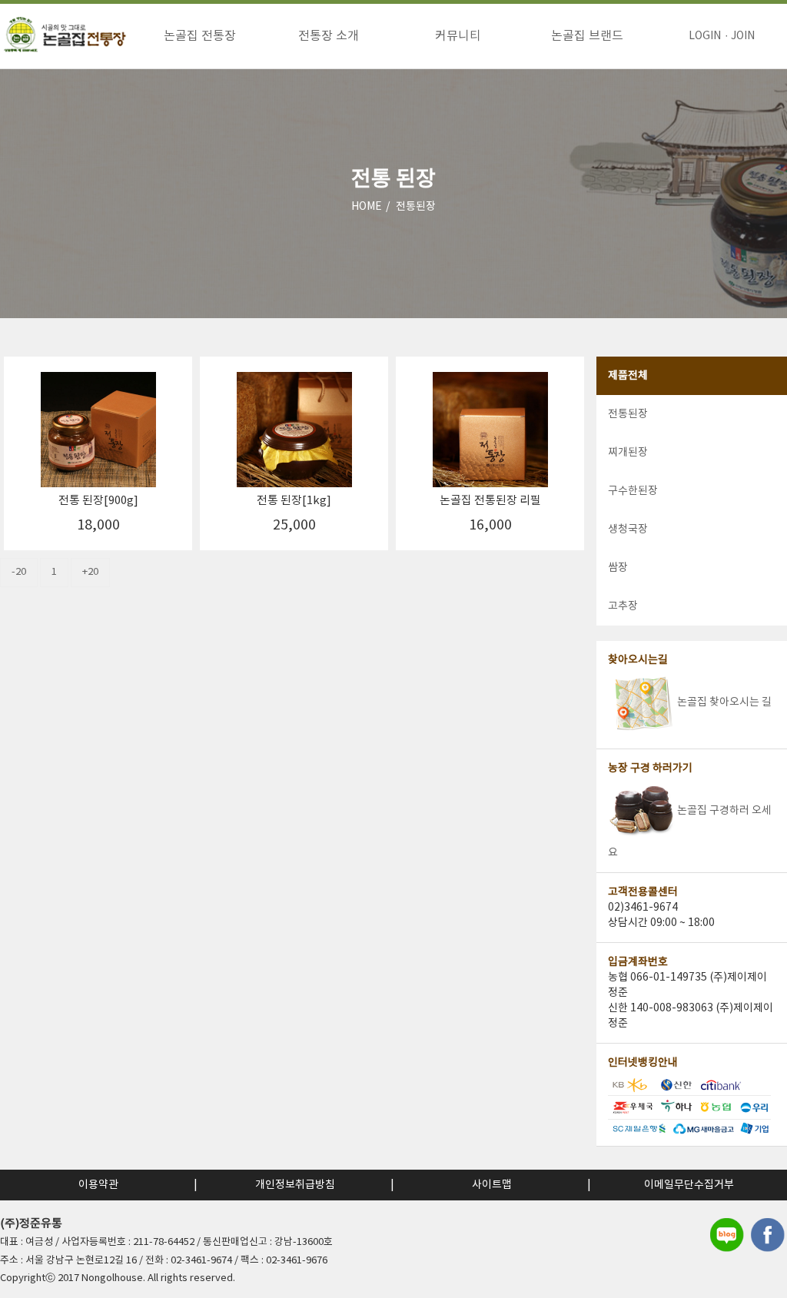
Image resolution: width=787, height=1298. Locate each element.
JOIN (743, 36)
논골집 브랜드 (587, 36)
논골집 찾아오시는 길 (724, 702)
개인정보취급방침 (295, 1185)
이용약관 (98, 1185)
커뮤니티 (458, 36)
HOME (366, 207)
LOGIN (705, 36)
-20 (19, 572)
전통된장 (416, 207)
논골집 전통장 (200, 36)
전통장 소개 (328, 36)
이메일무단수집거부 (689, 1185)
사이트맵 (492, 1185)
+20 (90, 572)
